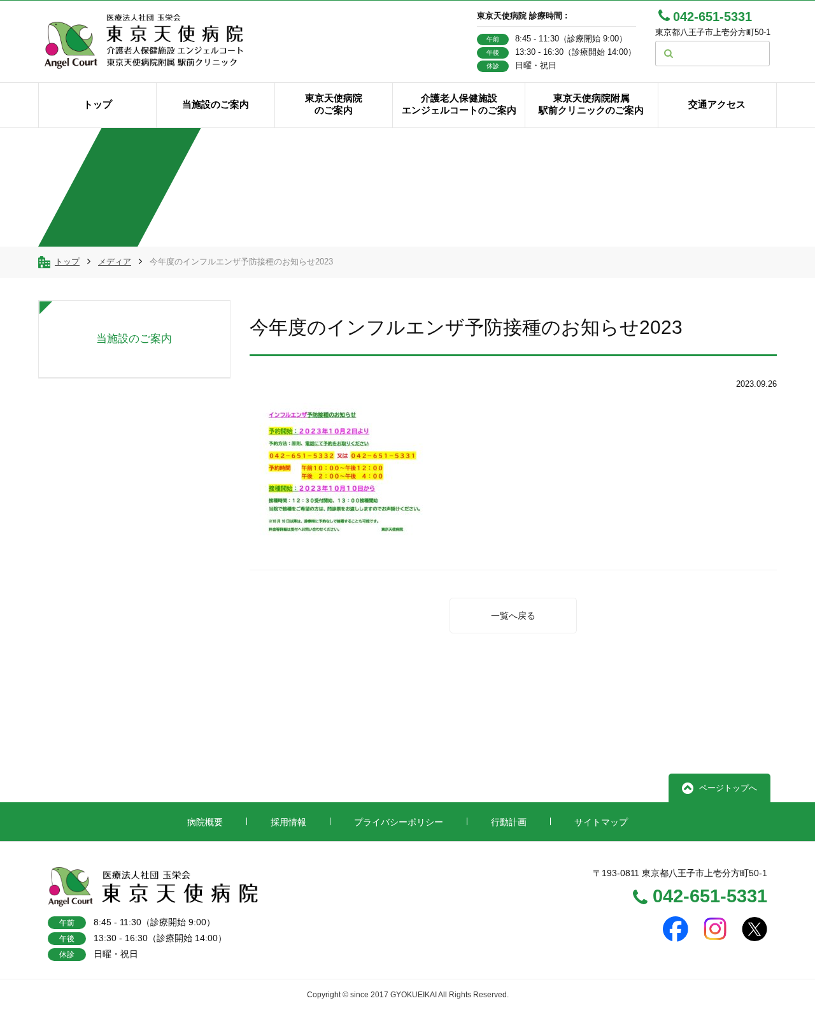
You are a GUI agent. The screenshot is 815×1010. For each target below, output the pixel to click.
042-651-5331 (710, 897)
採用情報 (288, 822)
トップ (67, 261)
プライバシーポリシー (398, 822)
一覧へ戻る (513, 615)
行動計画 (509, 822)
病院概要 (205, 822)
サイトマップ (601, 822)
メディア (114, 261)
